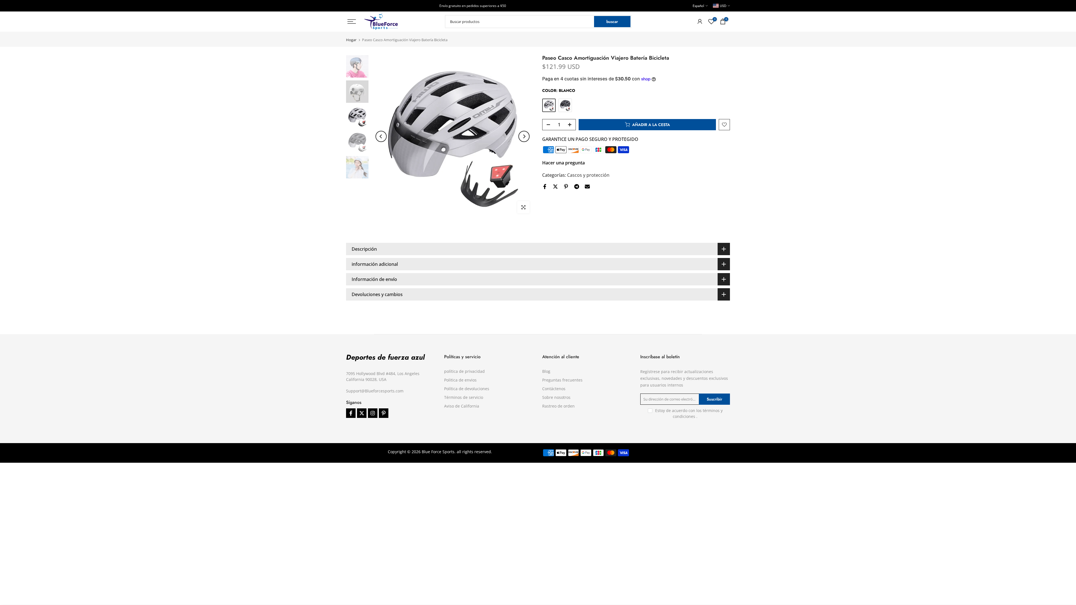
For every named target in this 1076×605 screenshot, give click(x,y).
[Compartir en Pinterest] (566, 186)
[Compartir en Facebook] (544, 186)
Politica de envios (460, 380)
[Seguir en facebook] (351, 413)
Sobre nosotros (556, 397)
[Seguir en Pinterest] (383, 413)
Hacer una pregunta (563, 163)
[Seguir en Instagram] (372, 413)
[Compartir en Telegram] (576, 186)
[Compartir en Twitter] (555, 186)
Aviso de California (461, 406)
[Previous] (381, 136)
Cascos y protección (588, 175)
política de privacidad (464, 371)
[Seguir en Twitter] (362, 413)
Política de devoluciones (466, 388)
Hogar (351, 40)
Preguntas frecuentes (562, 380)
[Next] (524, 136)
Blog (546, 371)
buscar (612, 21)
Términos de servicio (463, 397)
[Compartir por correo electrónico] (587, 186)
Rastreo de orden (558, 406)
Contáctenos (553, 388)
